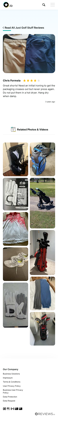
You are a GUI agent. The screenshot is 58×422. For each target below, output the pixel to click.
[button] (44, 5)
